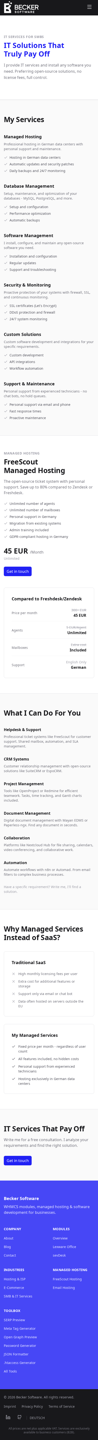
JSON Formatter (16, 1354)
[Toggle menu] (89, 7)
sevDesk (59, 1255)
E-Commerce (14, 1287)
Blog (7, 1246)
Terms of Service (62, 1406)
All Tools (10, 1371)
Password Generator (20, 1345)
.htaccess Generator (20, 1362)
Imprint (10, 1406)
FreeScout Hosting (67, 1279)
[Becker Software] (21, 7)
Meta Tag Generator (20, 1328)
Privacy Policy (32, 1406)
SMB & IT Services (18, 1296)
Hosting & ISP (14, 1279)
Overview (60, 1238)
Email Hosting (64, 1287)
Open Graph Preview (20, 1337)
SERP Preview (14, 1320)
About (8, 1238)
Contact (10, 1255)
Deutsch (37, 1418)
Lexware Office (64, 1246)
